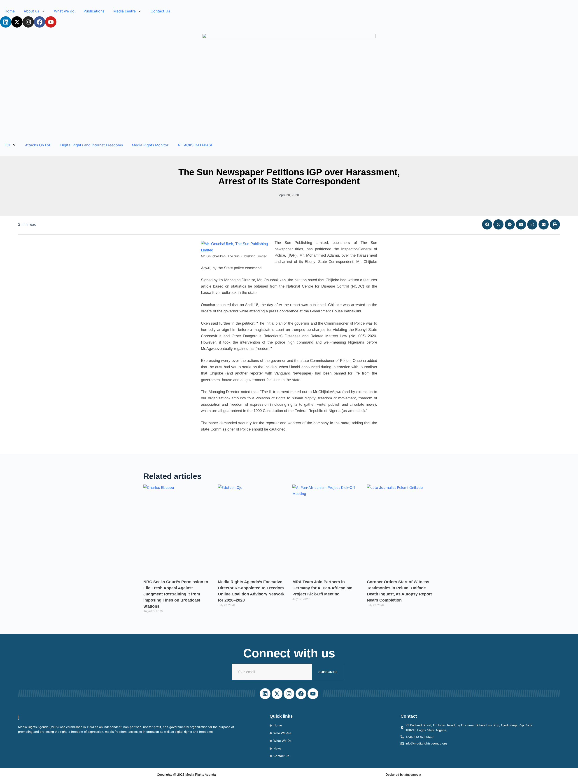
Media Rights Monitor (150, 145)
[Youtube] (50, 22)
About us (31, 11)
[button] (487, 224)
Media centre (124, 11)
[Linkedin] (5, 22)
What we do (64, 11)
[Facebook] (39, 22)
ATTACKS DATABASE (195, 145)
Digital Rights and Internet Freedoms (91, 145)
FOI (7, 145)
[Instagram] (28, 22)
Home (10, 11)
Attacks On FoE (38, 145)
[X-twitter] (17, 22)
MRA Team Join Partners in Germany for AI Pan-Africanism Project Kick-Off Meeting (322, 588)
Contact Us (160, 11)
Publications (94, 11)
